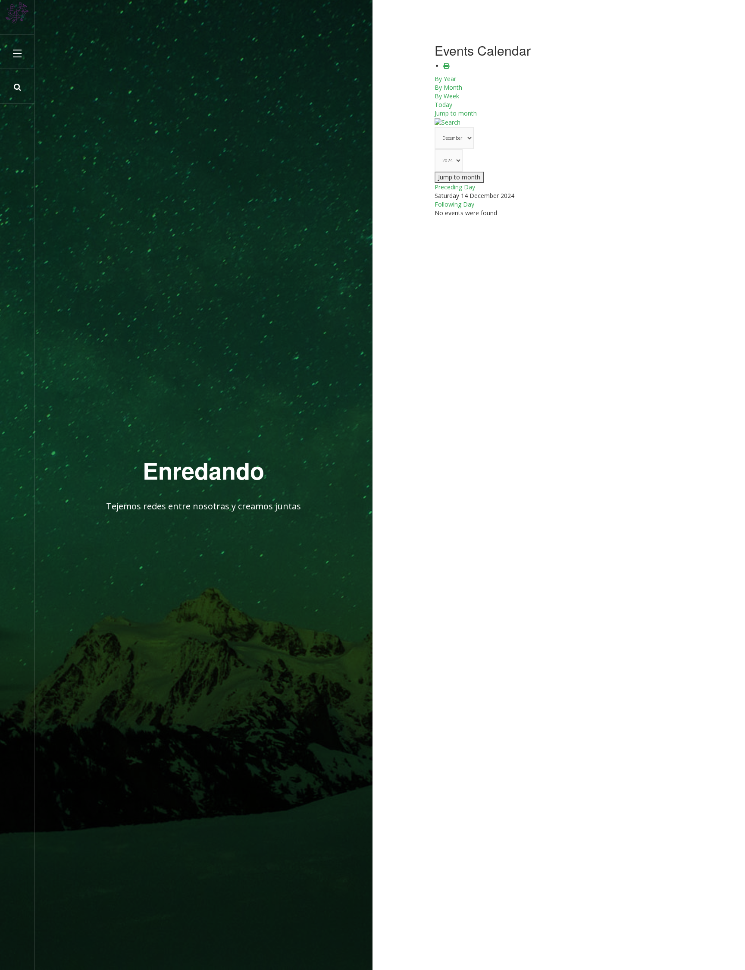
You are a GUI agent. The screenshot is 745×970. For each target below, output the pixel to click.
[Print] (446, 66)
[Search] (447, 122)
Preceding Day (455, 187)
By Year (445, 79)
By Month (448, 87)
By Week (447, 96)
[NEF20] (17, 13)
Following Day (454, 204)
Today (443, 104)
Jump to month (456, 113)
